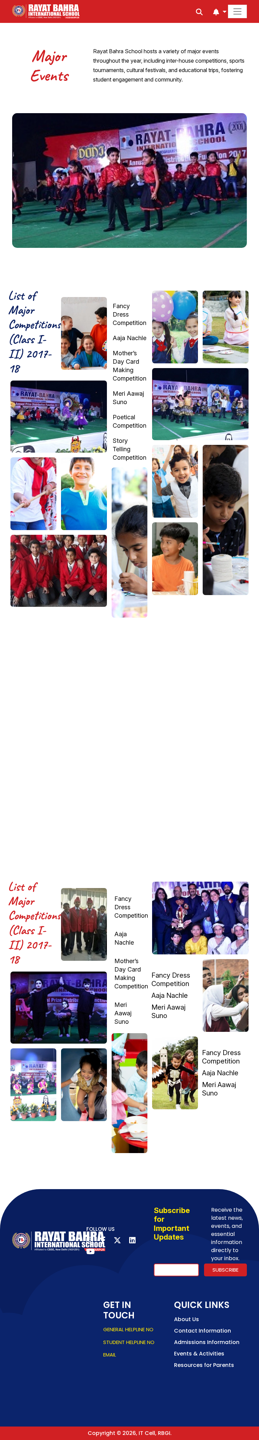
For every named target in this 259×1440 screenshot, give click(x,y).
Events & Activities (199, 1353)
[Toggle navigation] (237, 11)
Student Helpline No (128, 1342)
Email (109, 1354)
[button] (220, 12)
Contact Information (202, 1331)
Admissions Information (206, 1342)
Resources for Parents (204, 1365)
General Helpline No (128, 1329)
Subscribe (225, 1269)
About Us (186, 1319)
